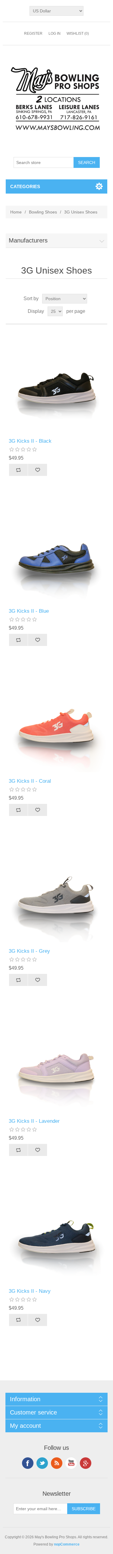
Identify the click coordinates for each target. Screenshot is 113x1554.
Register (33, 33)
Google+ (85, 1463)
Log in (55, 33)
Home (16, 212)
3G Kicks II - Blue (29, 611)
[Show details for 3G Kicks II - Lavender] (57, 1061)
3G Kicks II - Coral (30, 781)
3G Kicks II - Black (30, 441)
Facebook (27, 1463)
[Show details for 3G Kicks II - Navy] (57, 1231)
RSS (56, 1463)
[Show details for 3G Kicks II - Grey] (57, 891)
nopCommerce (67, 1544)
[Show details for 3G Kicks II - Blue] (57, 551)
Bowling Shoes (43, 212)
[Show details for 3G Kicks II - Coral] (57, 721)
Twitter (42, 1463)
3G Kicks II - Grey (29, 951)
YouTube (71, 1463)
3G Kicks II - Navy (30, 1291)
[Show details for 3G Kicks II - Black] (57, 381)
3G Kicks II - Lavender (34, 1121)
